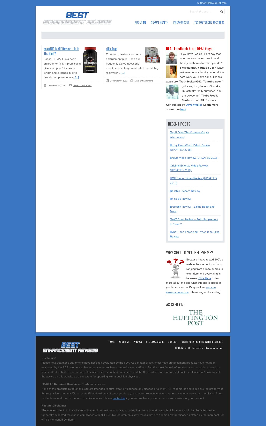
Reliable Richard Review (185, 190)
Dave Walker (194, 104)
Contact (173, 341)
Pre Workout (181, 22)
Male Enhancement (82, 85)
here (183, 109)
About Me (140, 22)
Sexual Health (159, 22)
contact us (119, 398)
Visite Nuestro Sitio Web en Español (202, 341)
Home (112, 341)
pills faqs (111, 48)
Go (221, 11)
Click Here (204, 278)
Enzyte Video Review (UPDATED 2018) (194, 157)
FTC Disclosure (155, 341)
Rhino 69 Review (180, 198)
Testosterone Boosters (209, 22)
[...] (76, 77)
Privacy (137, 341)
